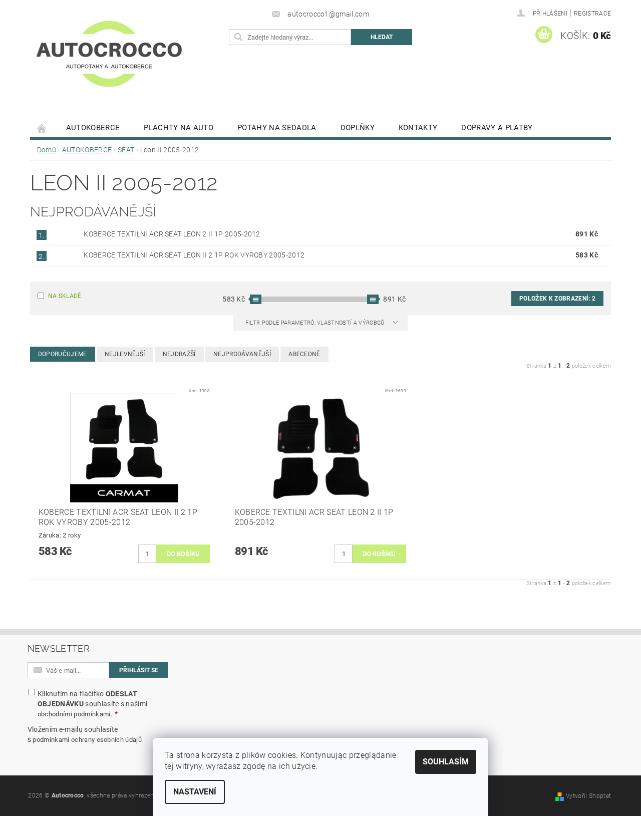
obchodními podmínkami (74, 714)
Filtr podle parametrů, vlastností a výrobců (315, 323)
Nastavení (194, 791)
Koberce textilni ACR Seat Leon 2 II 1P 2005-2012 (172, 234)
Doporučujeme (62, 354)
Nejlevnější (125, 354)
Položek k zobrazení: (557, 298)
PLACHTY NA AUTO (178, 127)
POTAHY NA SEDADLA (276, 127)
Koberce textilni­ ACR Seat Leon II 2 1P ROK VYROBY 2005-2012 (194, 255)
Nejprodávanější (242, 354)
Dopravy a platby (496, 127)
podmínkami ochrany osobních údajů (87, 739)
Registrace (592, 13)
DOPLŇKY (358, 127)
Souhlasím (446, 761)
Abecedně (304, 354)
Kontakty (418, 127)
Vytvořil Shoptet (588, 795)
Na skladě (65, 296)
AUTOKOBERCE (93, 127)
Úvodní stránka (42, 128)
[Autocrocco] (109, 64)
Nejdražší (179, 354)
